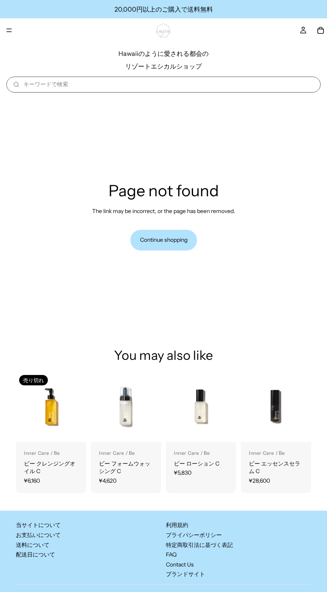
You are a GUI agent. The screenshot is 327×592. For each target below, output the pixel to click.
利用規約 (177, 525)
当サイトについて (38, 525)
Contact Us (180, 564)
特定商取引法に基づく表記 (199, 545)
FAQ (171, 554)
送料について (32, 545)
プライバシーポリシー (194, 535)
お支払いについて (38, 535)
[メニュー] (9, 30)
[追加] (149, 429)
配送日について (35, 554)
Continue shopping (163, 239)
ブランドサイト (185, 574)
